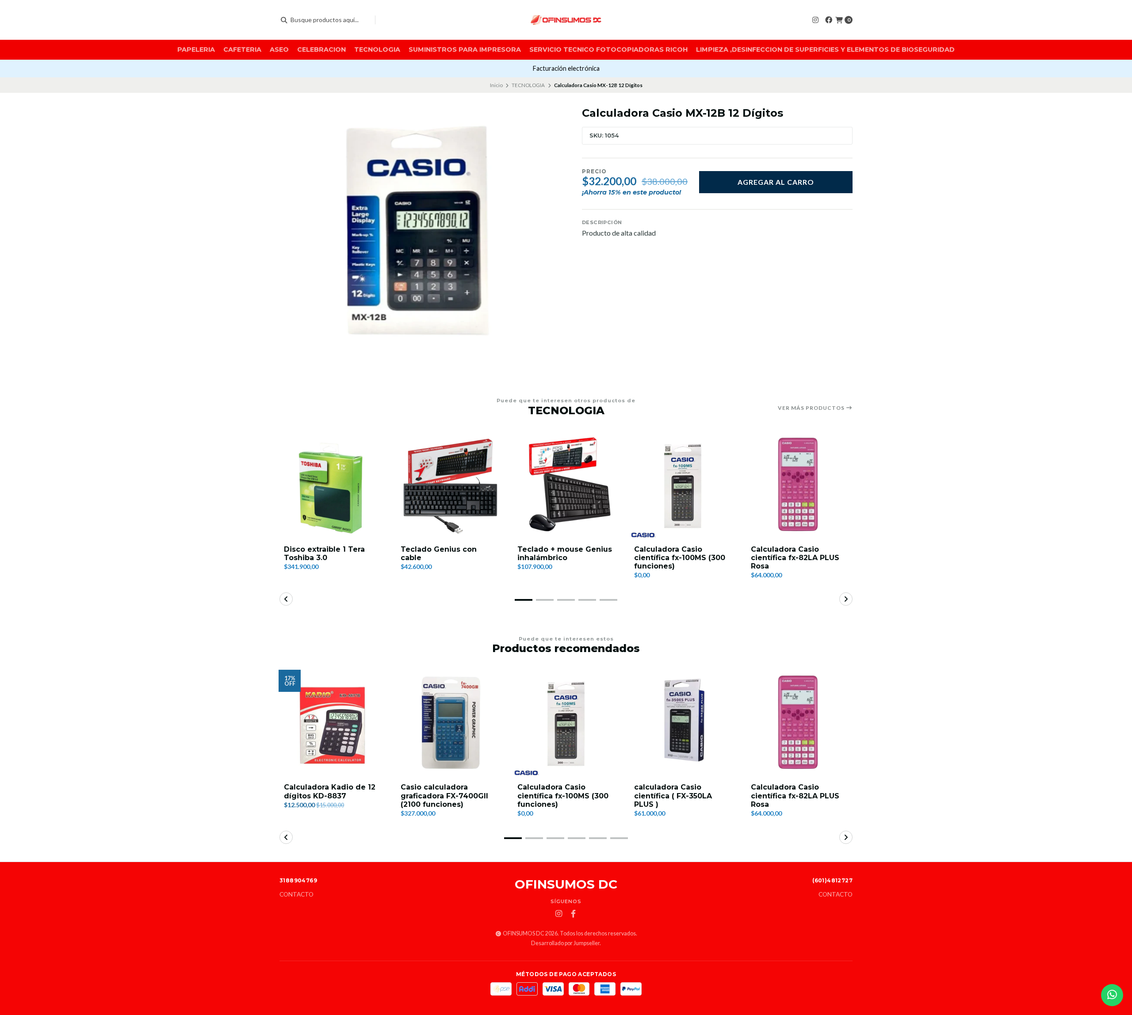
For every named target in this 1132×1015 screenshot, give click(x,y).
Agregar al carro (776, 182)
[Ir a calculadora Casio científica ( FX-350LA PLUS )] (683, 724)
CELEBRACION (321, 49)
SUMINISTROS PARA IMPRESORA (465, 49)
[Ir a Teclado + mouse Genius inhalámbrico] (566, 486)
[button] (523, 600)
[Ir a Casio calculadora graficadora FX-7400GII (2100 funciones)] (449, 724)
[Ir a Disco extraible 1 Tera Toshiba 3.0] (332, 486)
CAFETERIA (242, 49)
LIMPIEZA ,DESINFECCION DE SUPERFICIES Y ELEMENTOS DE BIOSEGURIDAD (825, 49)
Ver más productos (812, 408)
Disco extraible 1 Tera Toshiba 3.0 (324, 553)
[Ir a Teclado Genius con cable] (449, 486)
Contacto (296, 895)
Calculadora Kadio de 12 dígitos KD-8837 (329, 791)
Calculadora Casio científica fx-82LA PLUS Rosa (795, 557)
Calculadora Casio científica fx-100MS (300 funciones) (679, 557)
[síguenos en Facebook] (828, 19)
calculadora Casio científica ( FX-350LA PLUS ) (673, 795)
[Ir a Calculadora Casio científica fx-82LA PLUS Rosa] (799, 486)
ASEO (279, 49)
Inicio (496, 85)
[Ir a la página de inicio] (566, 20)
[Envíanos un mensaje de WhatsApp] (1112, 995)
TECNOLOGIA (377, 49)
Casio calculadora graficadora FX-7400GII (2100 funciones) (444, 795)
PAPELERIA (196, 49)
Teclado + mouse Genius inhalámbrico (564, 553)
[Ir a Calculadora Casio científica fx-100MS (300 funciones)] (683, 486)
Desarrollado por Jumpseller (565, 943)
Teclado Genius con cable (439, 553)
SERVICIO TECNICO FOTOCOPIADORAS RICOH (608, 49)
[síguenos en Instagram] (815, 19)
